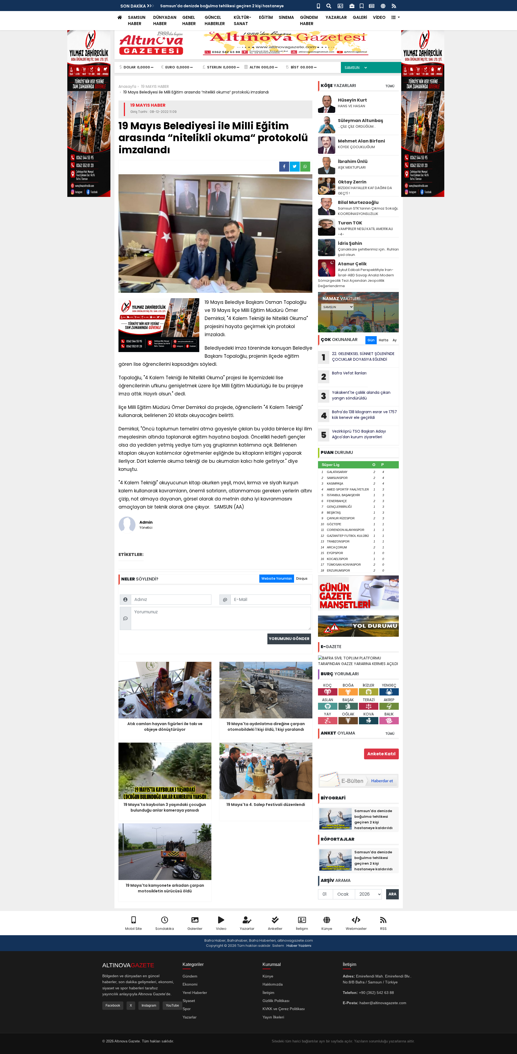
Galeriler (194, 928)
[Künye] (383, 5)
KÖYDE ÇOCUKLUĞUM (356, 146)
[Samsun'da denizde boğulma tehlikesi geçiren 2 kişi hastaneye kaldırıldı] (335, 818)
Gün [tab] (371, 340)
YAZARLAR (336, 17)
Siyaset (189, 1001)
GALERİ (360, 17)
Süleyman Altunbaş (360, 120)
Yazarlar (247, 928)
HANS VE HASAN (351, 106)
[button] (396, 17)
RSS (383, 928)
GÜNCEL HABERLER (215, 20)
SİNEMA (286, 17)
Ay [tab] (395, 340)
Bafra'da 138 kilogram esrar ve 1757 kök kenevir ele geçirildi (359, 415)
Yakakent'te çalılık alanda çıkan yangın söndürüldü (355, 396)
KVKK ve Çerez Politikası (284, 1009)
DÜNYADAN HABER (164, 20)
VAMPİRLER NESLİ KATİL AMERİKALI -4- (365, 231)
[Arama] (329, 5)
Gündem (190, 976)
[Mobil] (318, 5)
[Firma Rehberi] (352, 5)
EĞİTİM (266, 17)
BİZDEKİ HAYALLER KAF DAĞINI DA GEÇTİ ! (365, 190)
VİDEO (379, 17)
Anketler (275, 928)
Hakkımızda (273, 984)
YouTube (172, 1005)
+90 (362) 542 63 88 (376, 992)
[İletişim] (340, 5)
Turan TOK (350, 223)
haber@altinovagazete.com (382, 1003)
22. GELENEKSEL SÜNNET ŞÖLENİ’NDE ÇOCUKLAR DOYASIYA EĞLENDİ (358, 357)
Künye (327, 928)
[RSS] (394, 5)
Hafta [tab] (383, 340)
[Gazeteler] (371, 5)
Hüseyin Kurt (352, 100)
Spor (187, 1009)
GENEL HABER (189, 20)
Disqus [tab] (302, 578)
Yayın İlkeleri (273, 1017)
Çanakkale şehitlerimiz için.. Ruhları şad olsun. (368, 252)
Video (221, 928)
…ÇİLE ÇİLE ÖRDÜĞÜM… (357, 126)
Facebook (113, 1005)
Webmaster (356, 928)
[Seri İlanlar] (361, 5)
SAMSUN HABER (136, 20)
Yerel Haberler (195, 992)
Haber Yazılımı (299, 945)
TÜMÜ (389, 86)
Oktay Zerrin (352, 182)
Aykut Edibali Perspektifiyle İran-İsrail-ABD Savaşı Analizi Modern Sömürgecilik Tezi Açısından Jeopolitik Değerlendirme (356, 277)
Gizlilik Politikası (276, 1001)
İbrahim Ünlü (353, 161)
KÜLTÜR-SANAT (242, 20)
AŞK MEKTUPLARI (352, 167)
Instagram (149, 1005)
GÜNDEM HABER (309, 20)
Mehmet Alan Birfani (361, 141)
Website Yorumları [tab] (276, 578)
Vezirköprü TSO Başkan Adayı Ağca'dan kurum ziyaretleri (353, 435)
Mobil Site (133, 928)
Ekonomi (190, 984)
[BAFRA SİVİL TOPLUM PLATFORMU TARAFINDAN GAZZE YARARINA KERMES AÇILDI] (358, 660)
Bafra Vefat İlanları (343, 376)
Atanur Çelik (352, 264)
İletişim (302, 928)
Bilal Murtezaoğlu (358, 202)
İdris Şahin (350, 243)
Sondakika (164, 928)
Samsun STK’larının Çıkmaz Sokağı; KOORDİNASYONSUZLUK (368, 211)
